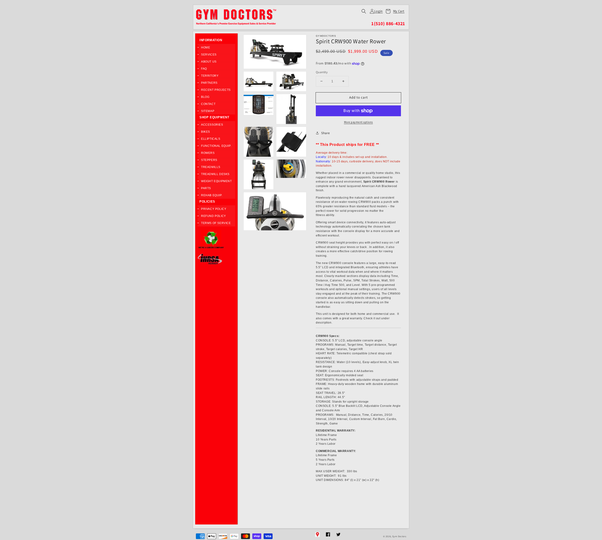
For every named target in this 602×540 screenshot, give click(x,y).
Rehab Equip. (211, 195)
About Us (209, 61)
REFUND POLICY (213, 216)
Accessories (212, 124)
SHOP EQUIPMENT (214, 117)
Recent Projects (216, 90)
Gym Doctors (399, 536)
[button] (363, 11)
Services (209, 54)
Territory (209, 75)
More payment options (358, 122)
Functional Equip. (216, 146)
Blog (205, 97)
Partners (209, 82)
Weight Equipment (216, 181)
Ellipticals (210, 138)
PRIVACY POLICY (213, 209)
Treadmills (210, 167)
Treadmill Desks (215, 174)
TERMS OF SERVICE (216, 223)
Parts (206, 188)
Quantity (322, 72)
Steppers (209, 160)
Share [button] (325, 133)
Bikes (205, 131)
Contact (208, 104)
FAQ (204, 68)
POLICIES (207, 201)
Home (205, 47)
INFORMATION (210, 40)
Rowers (208, 153)
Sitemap (207, 111)
